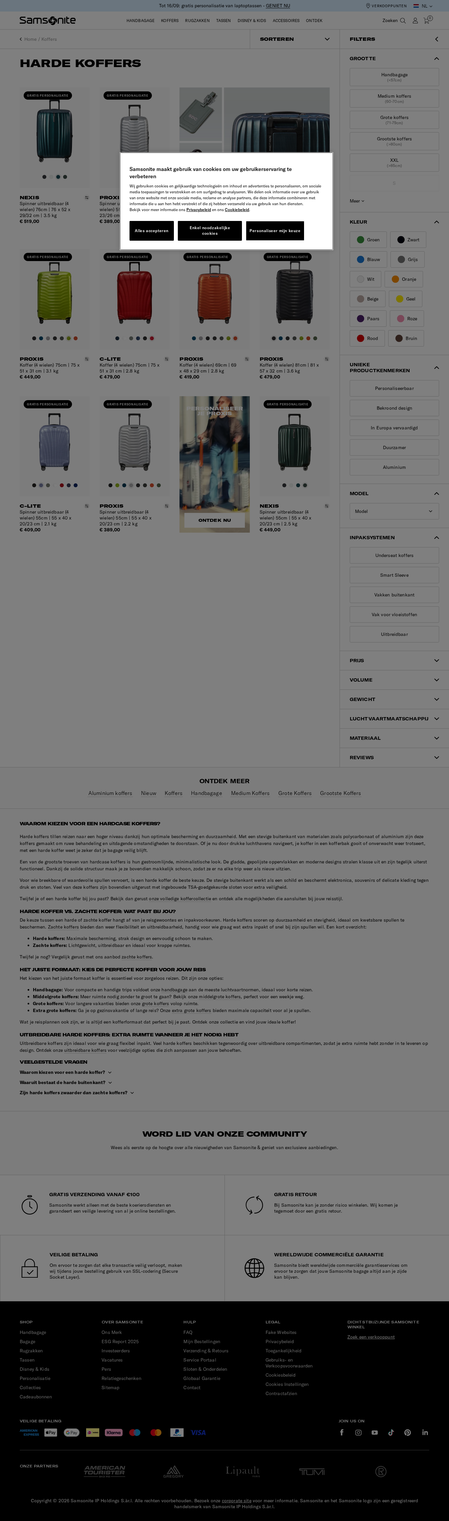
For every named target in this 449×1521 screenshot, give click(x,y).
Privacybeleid (198, 209)
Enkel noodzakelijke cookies (210, 230)
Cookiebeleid (237, 209)
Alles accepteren (152, 230)
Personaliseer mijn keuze (274, 230)
